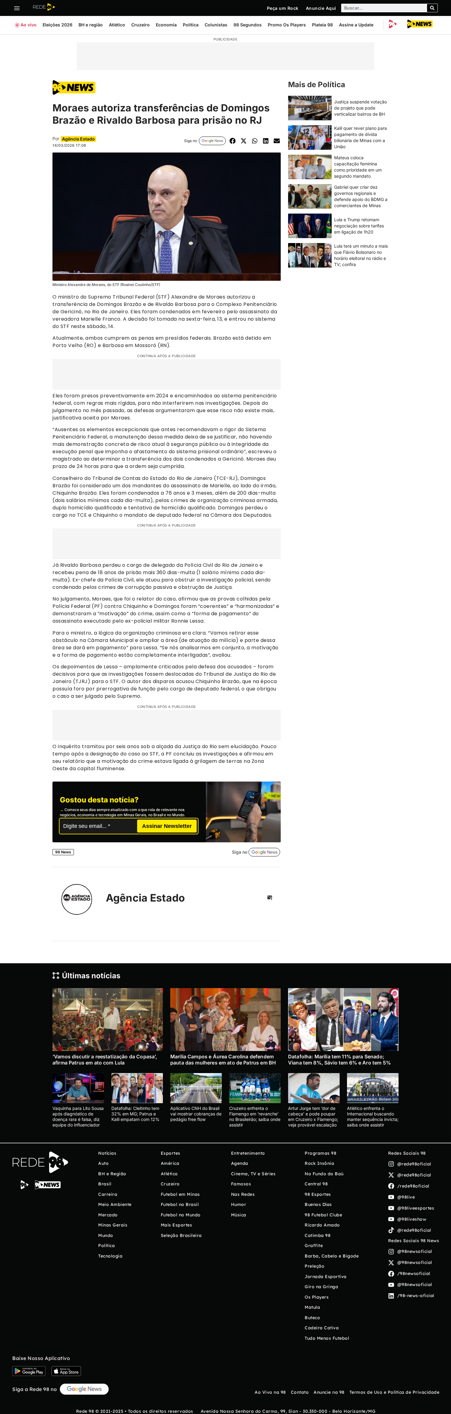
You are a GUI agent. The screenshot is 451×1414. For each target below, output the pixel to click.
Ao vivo (29, 24)
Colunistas (216, 24)
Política (191, 24)
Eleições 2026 (57, 24)
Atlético (117, 24)
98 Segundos (247, 24)
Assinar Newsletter (167, 826)
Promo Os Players (287, 24)
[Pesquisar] (432, 8)
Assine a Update (356, 24)
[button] (232, 141)
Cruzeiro (140, 24)
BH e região (91, 24)
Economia (166, 24)
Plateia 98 (322, 24)
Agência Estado (145, 897)
